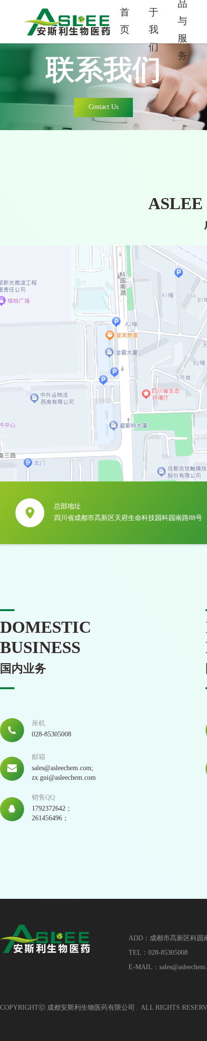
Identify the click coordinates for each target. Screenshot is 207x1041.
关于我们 (153, 21)
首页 (124, 21)
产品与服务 (182, 21)
